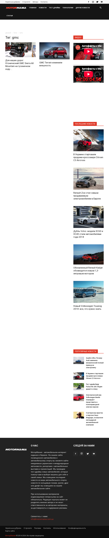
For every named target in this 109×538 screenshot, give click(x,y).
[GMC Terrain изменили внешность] (54, 50)
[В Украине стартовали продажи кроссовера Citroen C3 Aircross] (88, 140)
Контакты (44, 2)
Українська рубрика (12, 2)
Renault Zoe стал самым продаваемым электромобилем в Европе (87, 195)
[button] (100, 7)
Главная (32, 8)
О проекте (26, 2)
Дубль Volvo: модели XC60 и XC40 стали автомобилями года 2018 (88, 234)
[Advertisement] (54, 25)
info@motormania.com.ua (42, 519)
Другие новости (83, 8)
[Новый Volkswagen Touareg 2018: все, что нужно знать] (88, 292)
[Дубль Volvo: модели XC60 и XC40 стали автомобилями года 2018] (88, 217)
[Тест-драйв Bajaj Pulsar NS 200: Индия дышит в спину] (78, 386)
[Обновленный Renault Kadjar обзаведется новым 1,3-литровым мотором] (88, 254)
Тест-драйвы (54, 8)
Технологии (67, 8)
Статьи (10, 16)
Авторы (35, 2)
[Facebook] (89, 2)
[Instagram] (93, 2)
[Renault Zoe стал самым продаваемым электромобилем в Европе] (88, 178)
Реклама (37, 528)
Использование (59, 528)
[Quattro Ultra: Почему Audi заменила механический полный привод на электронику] (78, 360)
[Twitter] (97, 2)
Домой (8, 33)
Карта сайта (10, 531)
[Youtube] (102, 2)
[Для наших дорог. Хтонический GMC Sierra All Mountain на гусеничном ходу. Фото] (20, 49)
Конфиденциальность (77, 528)
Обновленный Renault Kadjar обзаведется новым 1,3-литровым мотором (88, 270)
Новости (43, 8)
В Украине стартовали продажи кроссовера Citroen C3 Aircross (88, 157)
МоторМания (10, 535)
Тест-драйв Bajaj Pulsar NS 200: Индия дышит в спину (94, 386)
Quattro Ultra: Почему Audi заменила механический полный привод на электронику (95, 363)
